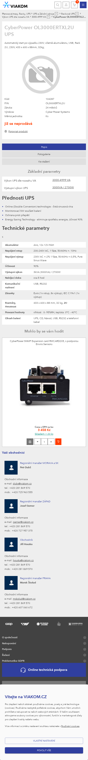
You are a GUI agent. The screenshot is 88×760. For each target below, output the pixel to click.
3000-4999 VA (61, 180)
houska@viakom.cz (23, 560)
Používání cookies (70, 726)
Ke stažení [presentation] (44, 161)
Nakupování (9, 643)
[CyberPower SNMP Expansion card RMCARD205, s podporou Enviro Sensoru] (44, 385)
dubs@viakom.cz (22, 483)
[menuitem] (83, 5)
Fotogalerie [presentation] (44, 154)
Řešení (6, 655)
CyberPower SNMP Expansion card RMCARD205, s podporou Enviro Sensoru (44, 342)
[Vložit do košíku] (58, 441)
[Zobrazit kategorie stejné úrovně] (56, 13)
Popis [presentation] (44, 146)
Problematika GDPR (13, 660)
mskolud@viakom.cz (24, 598)
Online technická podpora (47, 670)
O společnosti (9, 637)
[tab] (44, 147)
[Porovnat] (30, 441)
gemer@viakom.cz (23, 521)
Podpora (7, 649)
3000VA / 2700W (63, 187)
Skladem (44, 433)
